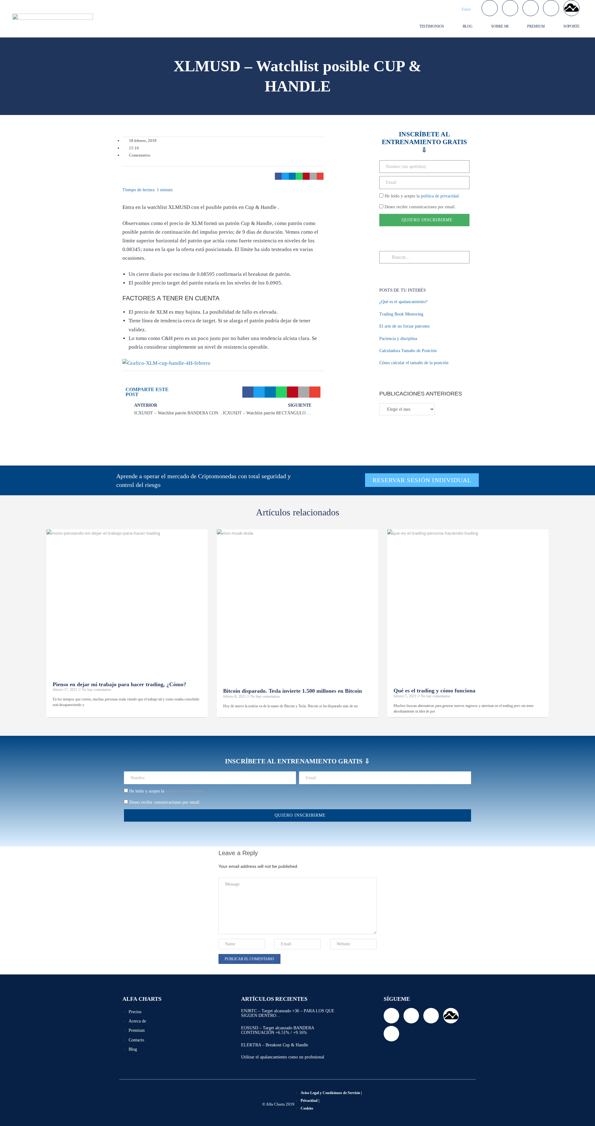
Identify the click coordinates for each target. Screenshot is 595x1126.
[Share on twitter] (285, 176)
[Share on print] (313, 176)
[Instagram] (551, 8)
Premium (535, 26)
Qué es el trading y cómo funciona (434, 690)
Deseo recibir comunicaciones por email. (420, 207)
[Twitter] (490, 8)
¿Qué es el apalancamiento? (403, 301)
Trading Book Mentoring (401, 314)
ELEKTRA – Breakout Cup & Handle (274, 1045)
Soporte (571, 26)
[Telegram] (510, 8)
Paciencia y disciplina (398, 338)
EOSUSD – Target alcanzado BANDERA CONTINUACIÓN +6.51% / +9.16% (277, 1030)
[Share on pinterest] (306, 176)
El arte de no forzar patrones (404, 326)
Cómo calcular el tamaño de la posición (413, 362)
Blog (468, 26)
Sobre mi (500, 26)
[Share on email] (320, 176)
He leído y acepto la (422, 196)
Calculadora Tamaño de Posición (408, 350)
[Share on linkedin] (292, 176)
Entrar (466, 9)
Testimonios (431, 26)
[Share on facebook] (278, 176)
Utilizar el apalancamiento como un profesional (282, 1057)
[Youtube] (530, 8)
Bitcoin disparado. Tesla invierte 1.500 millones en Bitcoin (292, 691)
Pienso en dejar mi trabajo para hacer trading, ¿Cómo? (119, 684)
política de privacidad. (440, 196)
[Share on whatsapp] (299, 176)
